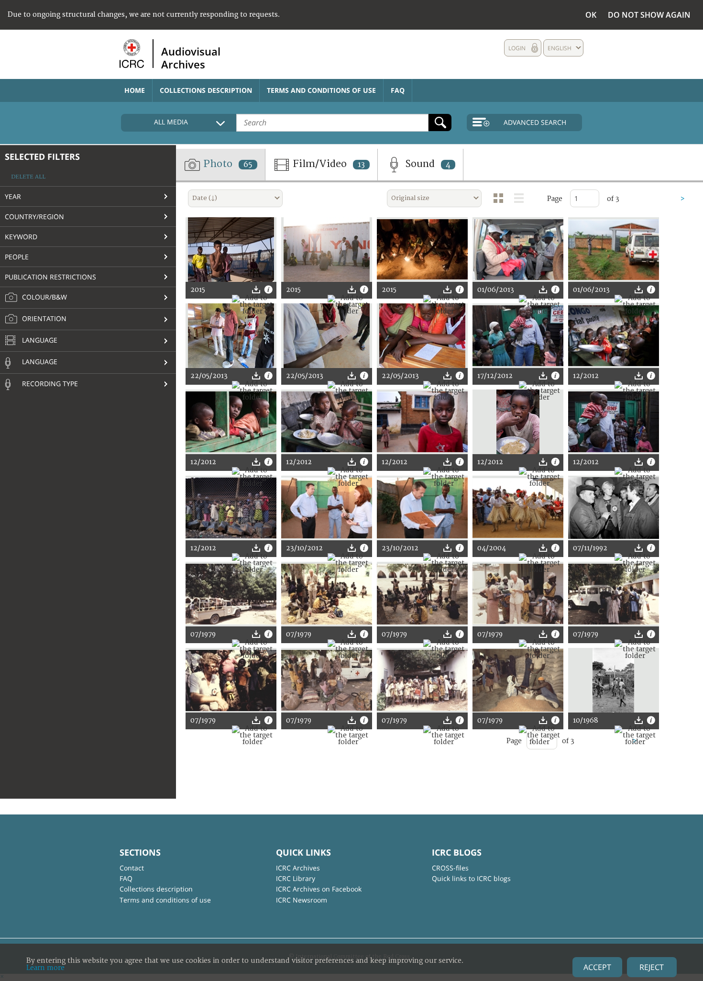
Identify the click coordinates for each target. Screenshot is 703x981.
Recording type (49, 383)
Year (13, 196)
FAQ (398, 90)
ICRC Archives (298, 867)
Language (38, 340)
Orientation (43, 318)
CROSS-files (450, 867)
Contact (132, 867)
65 (248, 164)
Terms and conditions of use (321, 90)
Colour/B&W (43, 296)
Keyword (21, 236)
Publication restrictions (50, 276)
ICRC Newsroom (301, 899)
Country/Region (34, 216)
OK (590, 15)
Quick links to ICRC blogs (471, 878)
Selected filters (42, 156)
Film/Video (327, 164)
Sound (426, 164)
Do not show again (649, 15)
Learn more (45, 968)
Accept (597, 967)
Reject (651, 967)
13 (361, 164)
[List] (519, 198)
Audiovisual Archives (190, 57)
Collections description (206, 90)
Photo (227, 164)
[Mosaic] (498, 198)
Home (134, 90)
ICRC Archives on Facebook (319, 888)
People (17, 256)
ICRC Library (295, 878)
